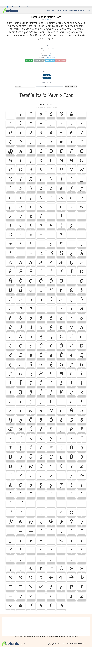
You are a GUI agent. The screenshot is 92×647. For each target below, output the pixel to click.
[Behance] (21, 644)
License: (42, 57)
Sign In (4, 7)
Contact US (81, 643)
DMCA (58, 643)
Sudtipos (51, 55)
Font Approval (73, 643)
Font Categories (46, 75)
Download (29, 60)
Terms (49, 643)
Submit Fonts (30, 7)
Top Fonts (50, 644)
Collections (65, 10)
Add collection (50, 60)
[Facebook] (24, 644)
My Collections (22, 7)
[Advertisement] (46, 626)
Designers (58, 10)
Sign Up (9, 7)
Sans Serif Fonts (46, 78)
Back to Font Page (61, 60)
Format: (46, 51)
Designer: (44, 55)
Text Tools (82, 10)
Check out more (40, 60)
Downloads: (45, 53)
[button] (89, 11)
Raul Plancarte (48, 19)
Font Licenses (65, 643)
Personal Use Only (51, 57)
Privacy (54, 643)
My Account (16, 7)
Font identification (74, 10)
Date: (43, 48)
